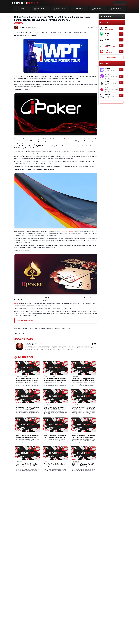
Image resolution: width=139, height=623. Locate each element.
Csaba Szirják (23, 27)
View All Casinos (111, 102)
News (22, 8)
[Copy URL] (15, 333)
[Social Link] (93, 344)
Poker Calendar (41, 8)
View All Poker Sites (112, 57)
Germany (63, 231)
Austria (71, 231)
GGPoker (65, 139)
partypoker (49, 141)
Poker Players (60, 8)
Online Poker (98, 8)
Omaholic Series (63, 298)
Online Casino (117, 8)
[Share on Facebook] (19, 333)
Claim (121, 28)
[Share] (27, 333)
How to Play (79, 8)
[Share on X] (23, 333)
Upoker (16, 303)
